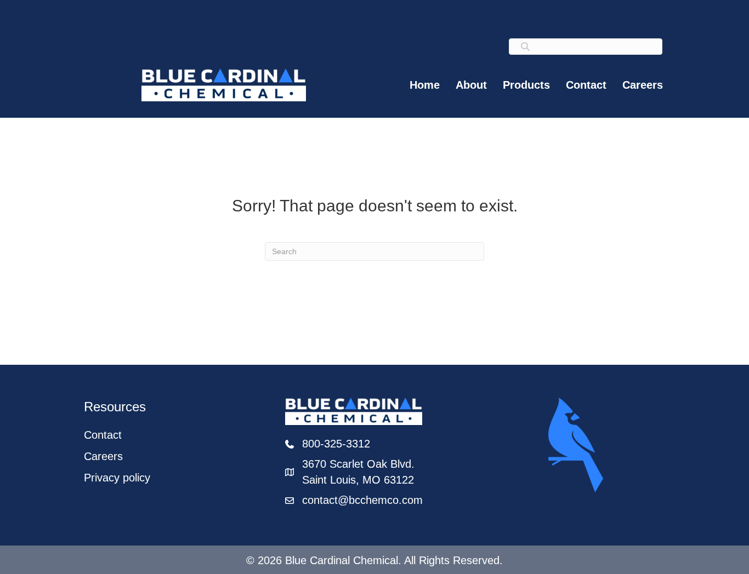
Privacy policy (117, 478)
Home (425, 85)
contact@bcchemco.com (362, 500)
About (471, 85)
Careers (642, 85)
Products (526, 85)
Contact (586, 85)
